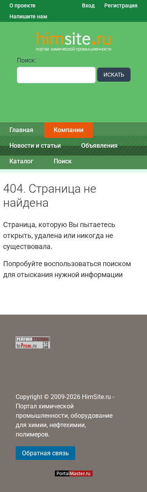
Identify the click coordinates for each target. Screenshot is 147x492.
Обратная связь (45, 453)
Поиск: (26, 60)
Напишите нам (28, 16)
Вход (88, 5)
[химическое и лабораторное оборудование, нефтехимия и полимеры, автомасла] (74, 42)
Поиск (63, 161)
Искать (113, 75)
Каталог (21, 161)
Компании (68, 130)
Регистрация (121, 5)
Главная (21, 130)
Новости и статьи (35, 145)
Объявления (99, 145)
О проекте (22, 5)
